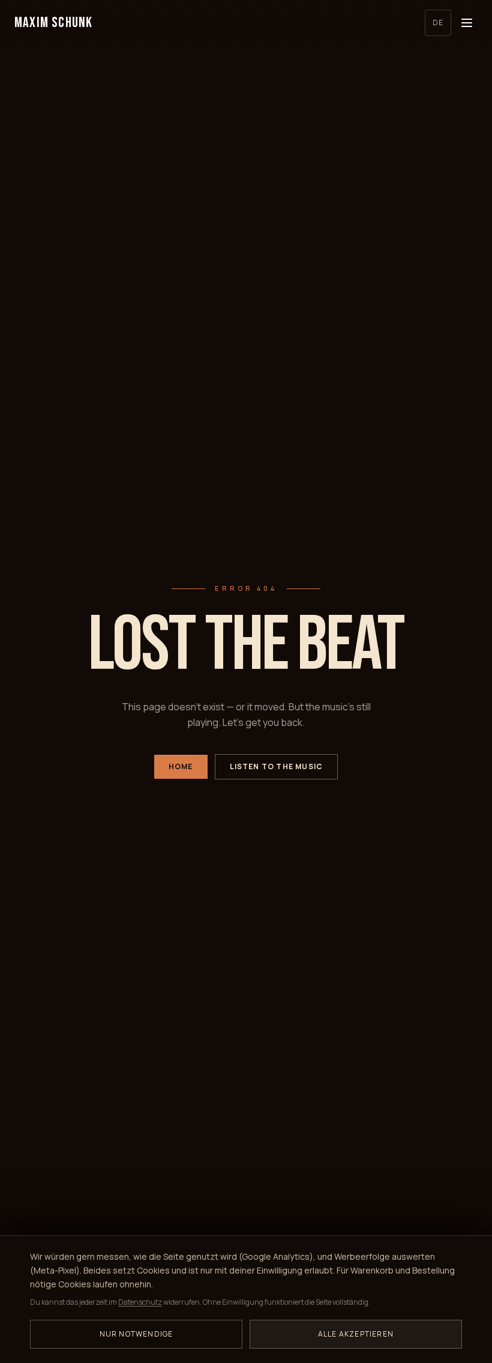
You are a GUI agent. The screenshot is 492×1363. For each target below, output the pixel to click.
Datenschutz (140, 1302)
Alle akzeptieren (356, 1334)
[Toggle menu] (467, 23)
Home (181, 766)
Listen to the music (276, 766)
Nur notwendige (136, 1334)
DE (438, 22)
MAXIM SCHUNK (53, 22)
